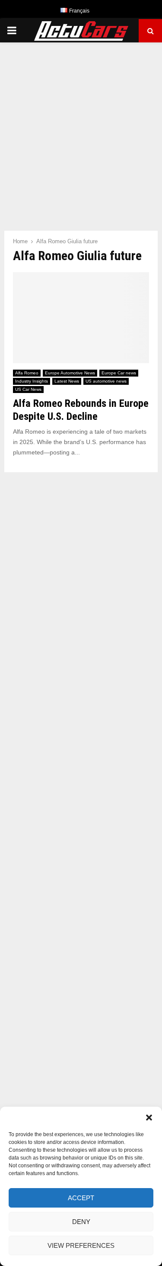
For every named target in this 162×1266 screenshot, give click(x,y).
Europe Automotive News (70, 372)
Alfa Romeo (26, 372)
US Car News (28, 389)
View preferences (81, 1245)
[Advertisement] (81, 132)
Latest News (66, 381)
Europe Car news (119, 372)
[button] (149, 1117)
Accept (81, 1198)
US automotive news (106, 381)
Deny (81, 1221)
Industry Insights (31, 381)
